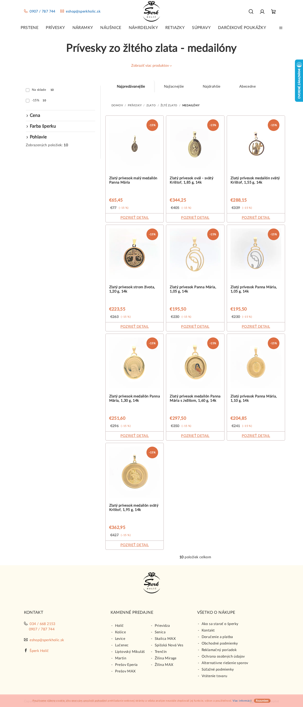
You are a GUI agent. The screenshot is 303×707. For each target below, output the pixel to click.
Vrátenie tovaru (214, 676)
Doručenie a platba (217, 637)
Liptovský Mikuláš (130, 652)
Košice (120, 632)
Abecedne (247, 86)
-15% (39, 100)
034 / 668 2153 (42, 624)
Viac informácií (242, 700)
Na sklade (43, 89)
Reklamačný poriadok (219, 650)
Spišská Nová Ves (169, 645)
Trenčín (161, 652)
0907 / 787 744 (42, 11)
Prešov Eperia (126, 665)
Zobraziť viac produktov (150, 65)
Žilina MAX (164, 665)
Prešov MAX (125, 671)
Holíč (119, 625)
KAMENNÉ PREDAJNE (132, 613)
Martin (120, 658)
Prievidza (162, 625)
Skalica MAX (165, 639)
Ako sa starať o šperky (220, 624)
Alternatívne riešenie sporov (225, 663)
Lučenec (122, 645)
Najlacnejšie (174, 86)
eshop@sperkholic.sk (83, 11)
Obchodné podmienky (220, 643)
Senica (160, 632)
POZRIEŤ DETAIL (134, 217)
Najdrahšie (211, 86)
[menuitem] (29, 28)
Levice (120, 639)
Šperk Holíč (39, 651)
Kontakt (208, 630)
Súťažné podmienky (218, 669)
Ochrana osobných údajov (223, 656)
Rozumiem (262, 700)
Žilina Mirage (166, 658)
